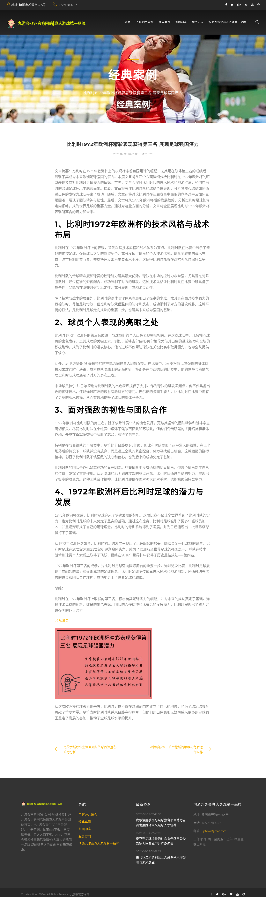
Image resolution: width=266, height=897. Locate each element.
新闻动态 (181, 22)
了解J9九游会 (145, 22)
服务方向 (197, 22)
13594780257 (67, 5)
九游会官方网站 (79, 894)
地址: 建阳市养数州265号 (28, 5)
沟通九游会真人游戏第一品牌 (227, 22)
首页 (128, 22)
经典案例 (164, 22)
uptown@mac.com (214, 831)
